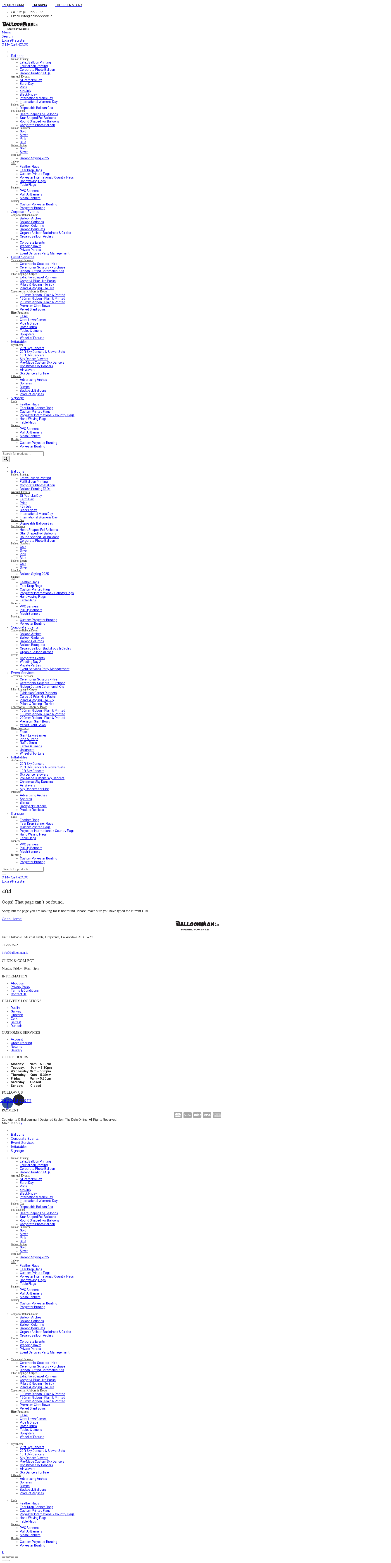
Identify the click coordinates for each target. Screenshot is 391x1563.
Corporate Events (24, 212)
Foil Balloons (18, 110)
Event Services (22, 257)
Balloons (17, 56)
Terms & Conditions (25, 990)
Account (17, 1039)
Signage (17, 398)
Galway (16, 1011)
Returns (16, 1046)
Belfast (16, 1022)
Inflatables (19, 342)
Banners (15, 425)
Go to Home (12, 919)
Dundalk (16, 1026)
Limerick (17, 1015)
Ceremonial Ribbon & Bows (29, 291)
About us (17, 983)
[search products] (3, 874)
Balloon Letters (19, 145)
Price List (16, 154)
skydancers (17, 345)
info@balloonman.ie (15, 952)
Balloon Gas (17, 104)
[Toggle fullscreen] (12, 1557)
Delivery (16, 1050)
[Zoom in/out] (16, 1557)
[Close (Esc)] (3, 1557)
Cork (14, 1018)
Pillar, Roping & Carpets (24, 274)
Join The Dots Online (73, 1119)
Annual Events (20, 76)
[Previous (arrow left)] (3, 1560)
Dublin (15, 1008)
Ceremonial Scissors (22, 260)
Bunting (16, 439)
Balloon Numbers (20, 128)
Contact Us (18, 994)
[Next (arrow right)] (8, 1560)
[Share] (8, 1557)
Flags (13, 163)
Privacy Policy (20, 987)
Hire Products (20, 312)
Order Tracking (21, 1043)
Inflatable (16, 376)
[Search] (6, 459)
